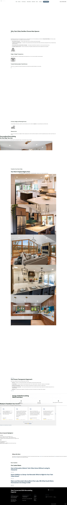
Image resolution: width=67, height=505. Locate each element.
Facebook (35, 498)
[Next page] (55, 413)
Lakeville (40, 456)
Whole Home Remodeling (44, 173)
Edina (55, 456)
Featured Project (28, 173)
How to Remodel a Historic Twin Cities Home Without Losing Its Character (30, 469)
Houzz (35, 499)
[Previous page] (0, 413)
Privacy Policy (24, 500)
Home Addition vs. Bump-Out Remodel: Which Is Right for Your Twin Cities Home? (32, 475)
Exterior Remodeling (23, 173)
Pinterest (35, 500)
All (19, 173)
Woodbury (15, 457)
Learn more (12, 390)
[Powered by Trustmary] (28, 423)
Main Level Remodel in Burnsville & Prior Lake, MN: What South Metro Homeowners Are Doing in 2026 (32, 482)
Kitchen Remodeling (33, 173)
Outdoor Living (39, 173)
